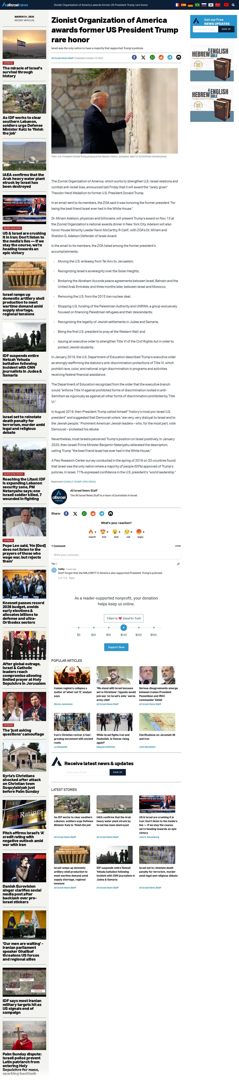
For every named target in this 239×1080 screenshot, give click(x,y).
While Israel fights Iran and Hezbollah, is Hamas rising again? (113, 738)
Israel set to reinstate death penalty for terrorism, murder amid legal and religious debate (24, 424)
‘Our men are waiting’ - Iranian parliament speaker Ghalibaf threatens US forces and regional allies (23, 951)
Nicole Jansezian (63, 704)
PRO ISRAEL (89, 481)
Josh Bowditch (147, 746)
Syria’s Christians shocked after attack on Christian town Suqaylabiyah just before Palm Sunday (22, 783)
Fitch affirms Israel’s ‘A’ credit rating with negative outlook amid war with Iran (23, 838)
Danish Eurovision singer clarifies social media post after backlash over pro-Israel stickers (22, 894)
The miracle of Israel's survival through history (22, 72)
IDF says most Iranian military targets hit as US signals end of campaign (22, 1006)
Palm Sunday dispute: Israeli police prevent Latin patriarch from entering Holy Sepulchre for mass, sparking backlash (22, 1064)
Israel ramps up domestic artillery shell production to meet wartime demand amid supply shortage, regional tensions (23, 304)
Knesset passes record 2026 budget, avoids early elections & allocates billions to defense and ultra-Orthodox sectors (23, 612)
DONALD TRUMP (73, 481)
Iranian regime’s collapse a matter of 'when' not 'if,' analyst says (73, 692)
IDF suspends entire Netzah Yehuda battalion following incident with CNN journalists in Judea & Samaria (22, 365)
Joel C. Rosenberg (149, 837)
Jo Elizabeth (60, 746)
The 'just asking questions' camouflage (23, 732)
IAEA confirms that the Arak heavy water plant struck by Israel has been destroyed (24, 180)
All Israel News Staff (62, 58)
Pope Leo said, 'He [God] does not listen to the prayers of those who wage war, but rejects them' (24, 553)
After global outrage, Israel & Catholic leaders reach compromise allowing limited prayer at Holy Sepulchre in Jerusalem (24, 673)
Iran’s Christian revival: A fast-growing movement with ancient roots (73, 738)
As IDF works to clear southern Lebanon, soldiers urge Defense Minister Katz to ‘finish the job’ (23, 125)
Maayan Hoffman (106, 746)
